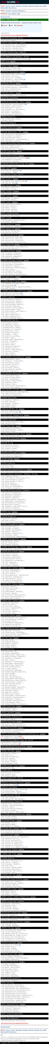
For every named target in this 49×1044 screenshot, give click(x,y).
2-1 (16, 172)
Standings (12, 61)
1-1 (18, 215)
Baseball (36, 6)
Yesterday (8, 10)
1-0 (24, 79)
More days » (21, 10)
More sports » (13, 7)
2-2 (26, 104)
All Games (4, 13)
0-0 (18, 785)
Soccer (3, 6)
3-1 (30, 59)
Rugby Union (4, 7)
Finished (13, 13)
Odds (18, 13)
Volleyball (30, 6)
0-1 (20, 411)
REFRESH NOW (5, 17)
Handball (24, 6)
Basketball (18, 6)
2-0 (24, 74)
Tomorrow (14, 10)
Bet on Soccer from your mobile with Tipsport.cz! (14, 35)
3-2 (16, 182)
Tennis (13, 6)
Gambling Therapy (18, 1040)
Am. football (43, 6)
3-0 (21, 170)
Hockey (8, 6)
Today (2, 10)
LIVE (9, 13)
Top (2, 1034)
